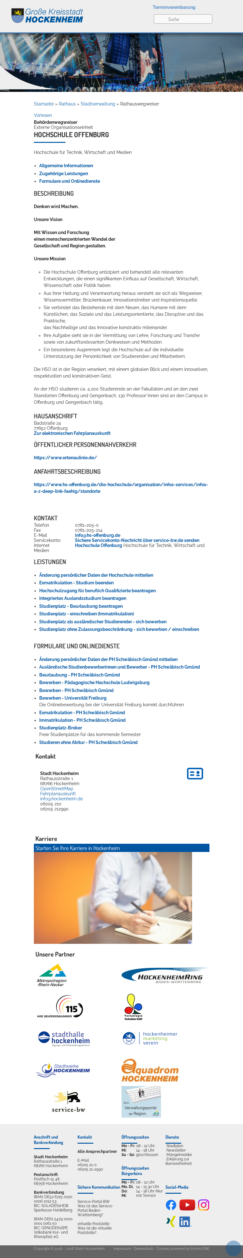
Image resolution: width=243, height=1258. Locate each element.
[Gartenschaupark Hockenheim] (133, 1007)
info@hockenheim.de (61, 798)
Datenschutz (144, 1249)
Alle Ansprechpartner (97, 1151)
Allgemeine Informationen (66, 165)
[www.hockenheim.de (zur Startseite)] (42, 12)
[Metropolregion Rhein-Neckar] (51, 975)
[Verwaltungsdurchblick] (141, 1102)
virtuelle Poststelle (93, 1224)
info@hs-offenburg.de (97, 535)
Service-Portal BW (94, 1201)
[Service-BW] (68, 1102)
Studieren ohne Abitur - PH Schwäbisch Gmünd (88, 742)
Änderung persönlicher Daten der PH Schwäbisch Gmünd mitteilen (108, 659)
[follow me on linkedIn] (185, 1225)
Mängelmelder (179, 1155)
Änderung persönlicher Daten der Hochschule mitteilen (96, 575)
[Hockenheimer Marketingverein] (150, 1038)
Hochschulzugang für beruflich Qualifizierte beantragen (97, 590)
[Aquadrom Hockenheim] (150, 1070)
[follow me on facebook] (171, 1209)
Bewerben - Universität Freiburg (73, 698)
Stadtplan (174, 1146)
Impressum (122, 1249)
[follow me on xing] (171, 1225)
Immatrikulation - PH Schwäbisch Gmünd (82, 720)
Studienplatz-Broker (60, 727)
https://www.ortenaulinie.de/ (65, 457)
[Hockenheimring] (164, 975)
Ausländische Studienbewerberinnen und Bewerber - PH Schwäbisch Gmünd (119, 667)
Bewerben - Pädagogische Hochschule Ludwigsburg (94, 682)
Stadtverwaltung (98, 103)
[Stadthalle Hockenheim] (64, 1038)
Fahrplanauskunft (58, 793)
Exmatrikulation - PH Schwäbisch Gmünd (82, 712)
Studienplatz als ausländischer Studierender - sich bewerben (102, 621)
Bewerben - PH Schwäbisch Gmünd (76, 690)
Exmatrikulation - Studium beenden (76, 582)
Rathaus (67, 103)
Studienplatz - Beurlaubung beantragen (81, 606)
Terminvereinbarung (174, 7)
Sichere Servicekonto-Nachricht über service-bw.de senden (137, 540)
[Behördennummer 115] (59, 1006)
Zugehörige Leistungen (63, 173)
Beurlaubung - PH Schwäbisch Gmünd (79, 674)
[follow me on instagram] (203, 1209)
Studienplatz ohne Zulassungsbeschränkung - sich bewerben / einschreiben (119, 629)
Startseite (44, 103)
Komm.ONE (200, 1249)
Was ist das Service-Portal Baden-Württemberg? (95, 1210)
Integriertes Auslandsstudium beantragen (82, 598)
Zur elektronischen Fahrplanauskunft (72, 433)
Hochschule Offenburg (98, 545)
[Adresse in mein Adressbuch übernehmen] (195, 780)
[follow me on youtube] (187, 1209)
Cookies (162, 1249)
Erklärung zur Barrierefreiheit (178, 1161)
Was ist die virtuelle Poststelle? (95, 1230)
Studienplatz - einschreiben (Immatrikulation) (86, 613)
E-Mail (83, 1160)
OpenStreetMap (56, 788)
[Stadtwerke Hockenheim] (63, 1070)
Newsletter (176, 1150)
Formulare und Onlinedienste (69, 181)
